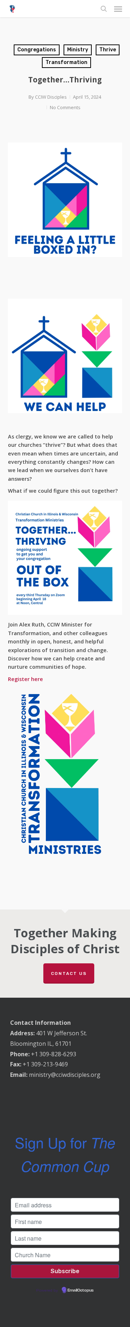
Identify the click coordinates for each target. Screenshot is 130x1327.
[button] (118, 8)
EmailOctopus (81, 1290)
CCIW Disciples (51, 97)
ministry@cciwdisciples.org (64, 1075)
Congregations (36, 50)
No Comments (65, 107)
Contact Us (69, 973)
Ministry (77, 50)
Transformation (66, 62)
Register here (25, 679)
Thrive (107, 50)
